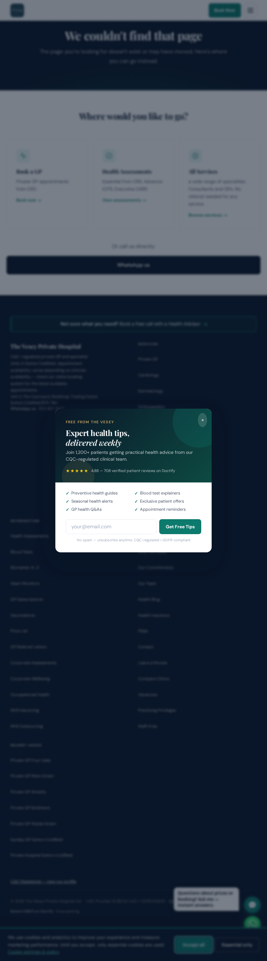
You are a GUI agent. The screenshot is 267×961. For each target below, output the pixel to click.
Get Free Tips (180, 527)
